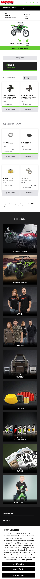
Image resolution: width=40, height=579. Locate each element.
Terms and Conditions (27, 557)
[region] (20, 552)
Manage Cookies (18, 569)
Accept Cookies (18, 564)
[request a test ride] (30, 2)
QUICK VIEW (9, 104)
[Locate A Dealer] (34, 2)
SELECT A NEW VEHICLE (10, 67)
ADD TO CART (11, 109)
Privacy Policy (27, 560)
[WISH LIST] (27, 2)
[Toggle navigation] (37, 2)
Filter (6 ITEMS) (20, 58)
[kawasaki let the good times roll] (12, 2)
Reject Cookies (18, 575)
